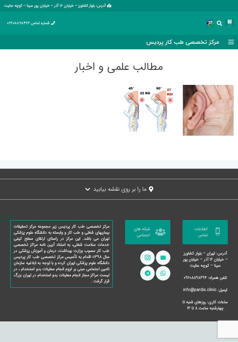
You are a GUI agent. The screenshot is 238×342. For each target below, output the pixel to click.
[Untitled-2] (210, 23)
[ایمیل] (163, 257)
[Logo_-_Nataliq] (229, 23)
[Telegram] (147, 273)
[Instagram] (147, 257)
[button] (220, 23)
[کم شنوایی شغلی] (208, 110)
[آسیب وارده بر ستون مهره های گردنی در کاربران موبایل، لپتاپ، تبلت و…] (148, 110)
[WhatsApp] (163, 273)
